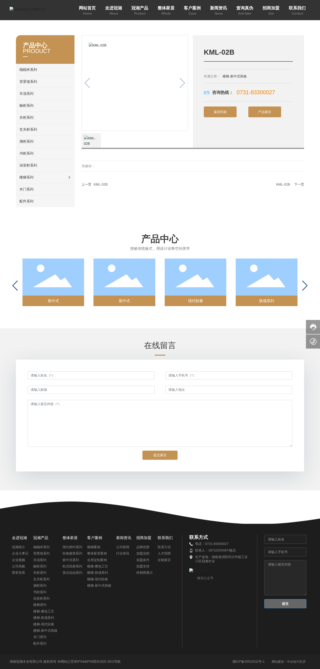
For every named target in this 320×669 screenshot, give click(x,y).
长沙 (302, 661)
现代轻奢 (195, 301)
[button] (15, 286)
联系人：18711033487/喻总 (215, 550)
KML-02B (101, 184)
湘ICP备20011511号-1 (248, 661)
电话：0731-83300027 (212, 544)
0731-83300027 (256, 92)
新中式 (53, 301)
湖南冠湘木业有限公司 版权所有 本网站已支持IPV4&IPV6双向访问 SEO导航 (65, 661)
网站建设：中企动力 (285, 661)
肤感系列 (266, 301)
